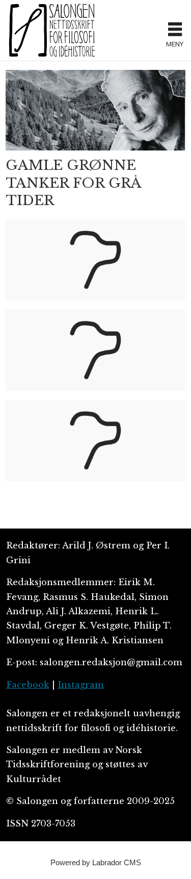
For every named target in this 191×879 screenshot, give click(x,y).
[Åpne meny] (175, 30)
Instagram (81, 685)
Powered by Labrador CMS (95, 862)
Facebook (27, 685)
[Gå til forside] (82, 30)
